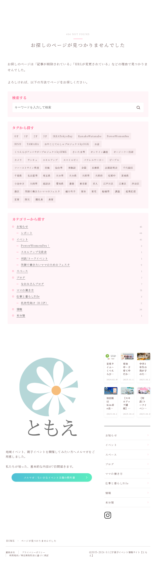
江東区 (123, 183)
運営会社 (10, 552)
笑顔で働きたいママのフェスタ (42, 191)
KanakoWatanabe (89, 136)
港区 (16, 191)
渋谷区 (135, 183)
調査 (117, 191)
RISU (17, 144)
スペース (79, 271)
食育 (51, 199)
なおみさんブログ (81, 284)
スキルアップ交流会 (81, 252)
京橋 (47, 167)
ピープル (114, 159)
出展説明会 (111, 167)
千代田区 (128, 167)
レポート (81, 233)
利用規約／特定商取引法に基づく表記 (29, 555)
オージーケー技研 (124, 151)
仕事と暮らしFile (79, 296)
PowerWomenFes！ (81, 245)
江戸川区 (108, 183)
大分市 (60, 175)
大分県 (73, 175)
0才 (16, 136)
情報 (79, 309)
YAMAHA (33, 144)
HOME (10, 540)
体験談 (72, 167)
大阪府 (99, 175)
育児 (94, 191)
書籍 (71, 183)
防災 (27, 199)
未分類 (79, 315)
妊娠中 (112, 175)
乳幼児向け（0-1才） (81, 303)
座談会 (47, 183)
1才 (26, 136)
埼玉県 (47, 175)
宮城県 (125, 175)
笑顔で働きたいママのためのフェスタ (81, 265)
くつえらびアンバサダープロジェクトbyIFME (40, 151)
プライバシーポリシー (33, 552)
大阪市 (86, 175)
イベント (79, 239)
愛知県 (60, 183)
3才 (45, 136)
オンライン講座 (99, 151)
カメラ (18, 159)
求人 (95, 183)
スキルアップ (50, 159)
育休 (83, 191)
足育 (16, 199)
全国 (83, 167)
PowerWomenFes (118, 136)
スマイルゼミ (70, 159)
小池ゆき (19, 183)
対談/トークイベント (81, 258)
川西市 (34, 183)
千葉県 (18, 175)
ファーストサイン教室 (26, 167)
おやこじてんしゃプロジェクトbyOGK (67, 144)
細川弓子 (70, 191)
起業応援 (131, 191)
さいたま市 (78, 151)
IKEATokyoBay (63, 136)
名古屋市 (33, 175)
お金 (97, 144)
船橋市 (106, 191)
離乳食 (39, 199)
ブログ (79, 277)
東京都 (83, 183)
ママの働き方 (79, 290)
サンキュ (32, 159)
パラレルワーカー (94, 159)
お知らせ (79, 226)
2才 (36, 136)
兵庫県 (95, 167)
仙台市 (59, 167)
